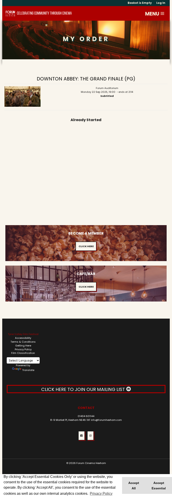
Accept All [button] (133, 485)
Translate (28, 370)
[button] (162, 13)
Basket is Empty (140, 3)
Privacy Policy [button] (101, 493)
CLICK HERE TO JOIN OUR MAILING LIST (83, 389)
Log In (160, 3)
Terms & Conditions (23, 342)
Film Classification (23, 353)
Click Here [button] (86, 246)
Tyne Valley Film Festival (23, 334)
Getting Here (23, 345)
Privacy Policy (23, 349)
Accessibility (23, 338)
